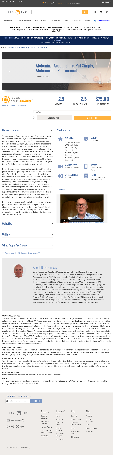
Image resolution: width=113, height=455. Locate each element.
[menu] (56, 21)
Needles (89, 416)
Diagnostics (75, 437)
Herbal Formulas (89, 420)
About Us (59, 419)
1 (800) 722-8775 (106, 2)
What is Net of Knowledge (15, 105)
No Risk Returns (46, 427)
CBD (87, 425)
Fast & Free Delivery (45, 422)
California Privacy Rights (76, 423)
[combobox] (59, 12)
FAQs (73, 428)
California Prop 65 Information (46, 431)
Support (74, 416)
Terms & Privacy (25, 448)
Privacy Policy (76, 419)
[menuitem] (7, 21)
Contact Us (60, 439)
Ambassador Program (60, 435)
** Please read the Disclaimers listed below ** (21, 253)
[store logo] (16, 12)
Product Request (59, 429)
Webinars (89, 431)
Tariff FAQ (44, 436)
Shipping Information (45, 417)
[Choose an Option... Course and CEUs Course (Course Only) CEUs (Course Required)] (52, 117)
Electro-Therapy (91, 428)
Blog (88, 411)
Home (2, 47)
